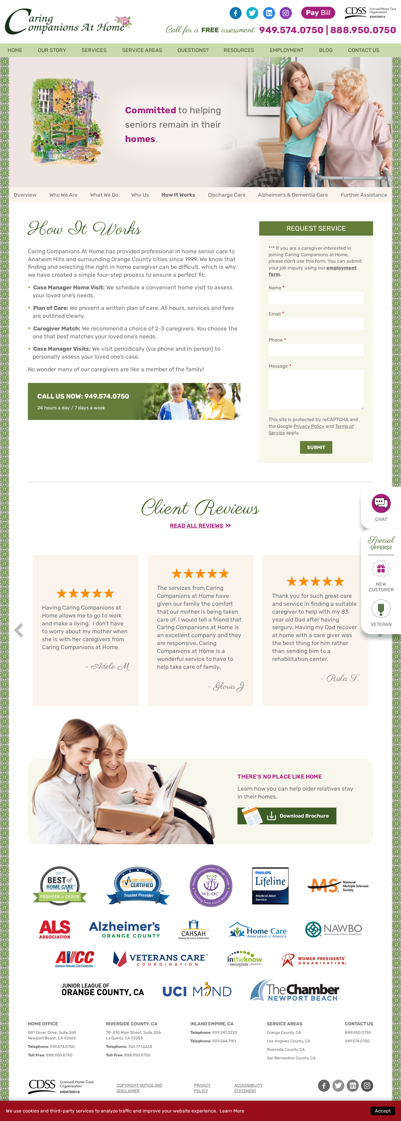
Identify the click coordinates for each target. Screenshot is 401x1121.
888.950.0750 (363, 30)
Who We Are (63, 195)
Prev (19, 630)
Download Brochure (304, 816)
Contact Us (363, 50)
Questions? (193, 50)
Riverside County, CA (286, 1049)
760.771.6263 (140, 1046)
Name (275, 288)
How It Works (178, 195)
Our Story (52, 50)
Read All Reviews (196, 525)
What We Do (104, 195)
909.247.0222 (224, 1032)
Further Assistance (364, 195)
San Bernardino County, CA (291, 1058)
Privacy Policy (309, 426)
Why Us (140, 195)
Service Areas (142, 50)
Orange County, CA (284, 1032)
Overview (25, 195)
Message (278, 366)
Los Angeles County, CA (288, 1041)
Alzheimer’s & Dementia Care (293, 195)
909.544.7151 (224, 1041)
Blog (326, 50)
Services (94, 50)
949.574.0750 (291, 30)
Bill (318, 13)
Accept (383, 1111)
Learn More (232, 1111)
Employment (287, 50)
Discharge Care (226, 195)
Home (15, 50)
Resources (239, 50)
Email (275, 314)
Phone (276, 340)
